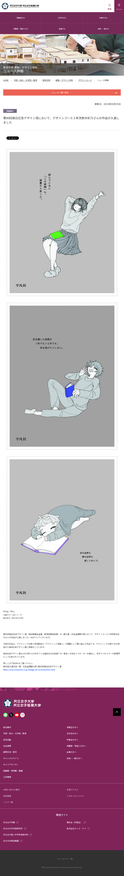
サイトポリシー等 (65, 858)
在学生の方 (62, 17)
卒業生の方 (103, 17)
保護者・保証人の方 (20, 28)
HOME (6, 80)
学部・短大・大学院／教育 (25, 80)
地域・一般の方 (103, 28)
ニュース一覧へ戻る (60, 92)
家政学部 (46, 80)
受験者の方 (21, 17)
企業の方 (62, 28)
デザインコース (85, 80)
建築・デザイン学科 (64, 80)
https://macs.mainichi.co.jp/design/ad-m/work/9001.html (29, 669)
